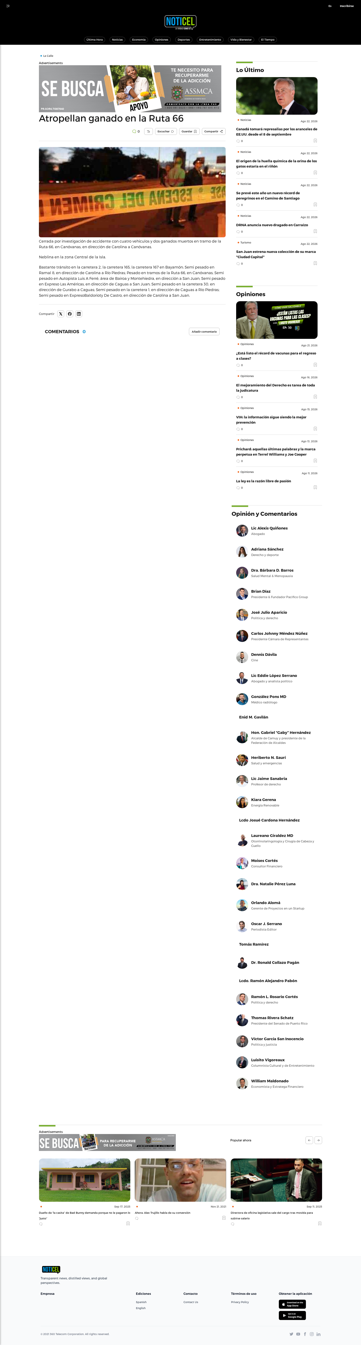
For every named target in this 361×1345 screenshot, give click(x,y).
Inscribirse (347, 6)
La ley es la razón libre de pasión (263, 481)
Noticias (117, 39)
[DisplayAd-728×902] (107, 1142)
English (141, 1308)
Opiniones (161, 39)
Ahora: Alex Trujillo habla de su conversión (66, 1212)
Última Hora (94, 39)
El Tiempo (268, 39)
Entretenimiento (210, 39)
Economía (139, 39)
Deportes (184, 39)
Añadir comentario (204, 331)
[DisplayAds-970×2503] (132, 88)
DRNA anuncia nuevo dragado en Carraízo (272, 225)
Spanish (141, 1302)
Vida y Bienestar (241, 39)
